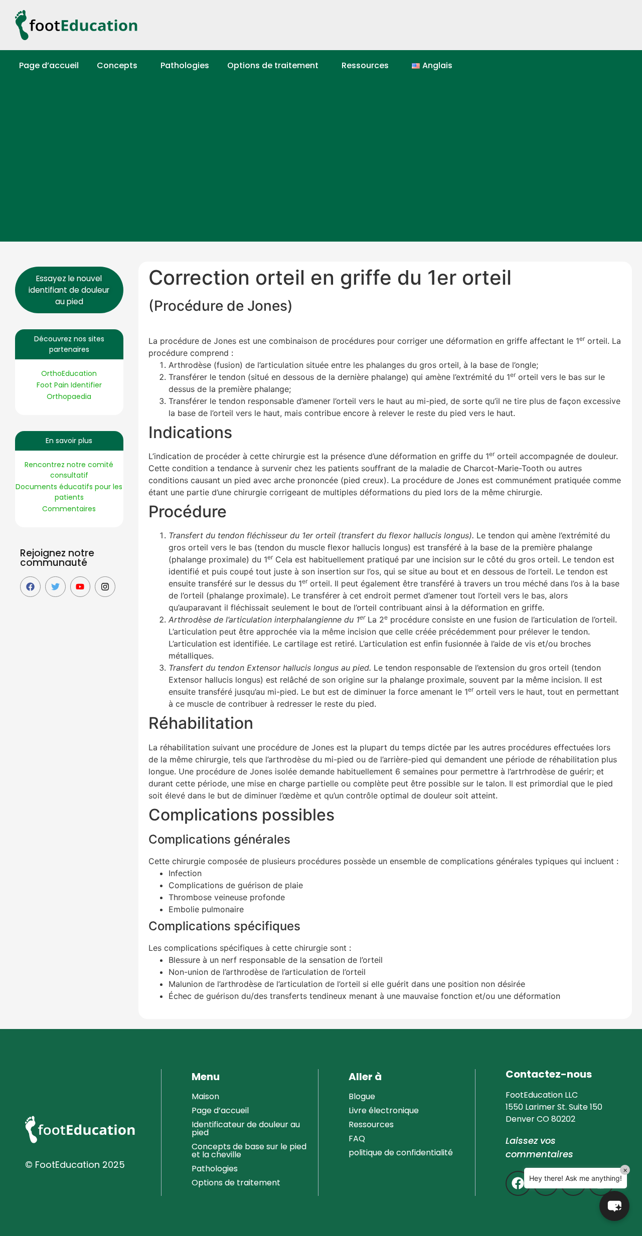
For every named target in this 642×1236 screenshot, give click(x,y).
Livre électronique (384, 1110)
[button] (119, 65)
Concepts (117, 65)
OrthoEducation (69, 373)
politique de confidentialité (401, 1152)
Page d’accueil (49, 65)
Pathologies (184, 65)
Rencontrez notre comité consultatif (69, 470)
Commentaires (69, 509)
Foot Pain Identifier (69, 385)
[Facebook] (30, 586)
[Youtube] (80, 586)
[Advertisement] (326, 166)
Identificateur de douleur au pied (246, 1128)
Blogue (362, 1096)
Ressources (365, 65)
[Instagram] (105, 586)
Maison (205, 1096)
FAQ (357, 1138)
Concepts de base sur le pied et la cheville (249, 1150)
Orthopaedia (69, 396)
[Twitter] (55, 586)
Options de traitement (272, 65)
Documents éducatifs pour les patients (69, 492)
